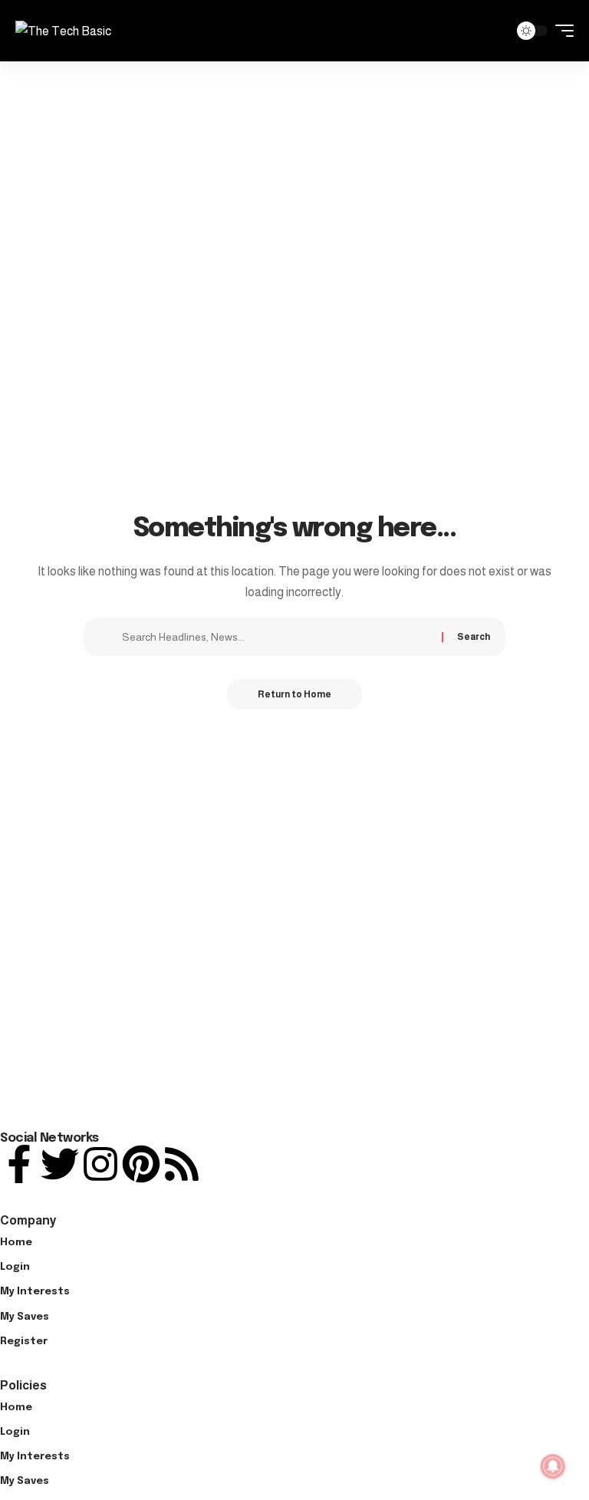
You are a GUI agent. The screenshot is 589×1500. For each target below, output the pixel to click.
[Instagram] (100, 1164)
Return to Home (294, 694)
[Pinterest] (141, 1164)
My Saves (24, 1317)
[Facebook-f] (19, 1164)
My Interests (35, 1292)
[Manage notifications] (553, 1466)
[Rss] (182, 1164)
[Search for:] (276, 637)
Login (15, 1267)
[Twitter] (60, 1164)
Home (16, 1243)
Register (24, 1342)
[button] (493, 30)
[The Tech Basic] (63, 30)
